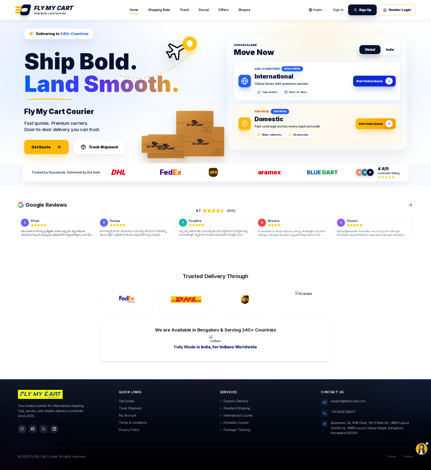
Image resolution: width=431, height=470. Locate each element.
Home (134, 10)
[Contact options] (421, 449)
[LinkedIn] (54, 429)
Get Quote (41, 147)
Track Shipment (103, 147)
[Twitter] (44, 429)
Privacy (408, 456)
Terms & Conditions (133, 422)
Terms (391, 456)
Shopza (244, 10)
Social (204, 10)
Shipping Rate (159, 10)
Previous (14, 227)
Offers (223, 10)
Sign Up (365, 10)
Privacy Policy (129, 430)
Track (184, 10)
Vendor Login (400, 10)
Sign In (338, 10)
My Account (127, 415)
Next (416, 227)
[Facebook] (33, 429)
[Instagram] (22, 429)
